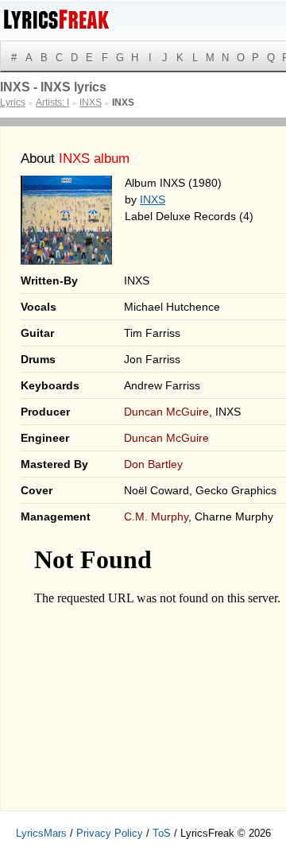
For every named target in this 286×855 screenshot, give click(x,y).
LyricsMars (41, 833)
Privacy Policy (109, 833)
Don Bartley (153, 464)
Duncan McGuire (166, 411)
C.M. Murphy (156, 516)
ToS (162, 833)
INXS (152, 199)
